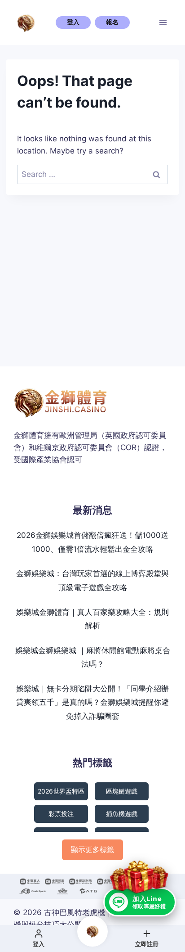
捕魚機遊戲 (121, 813)
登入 (73, 22)
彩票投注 (61, 813)
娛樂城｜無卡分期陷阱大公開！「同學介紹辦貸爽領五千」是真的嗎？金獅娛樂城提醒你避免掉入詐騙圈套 (92, 702)
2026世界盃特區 (61, 791)
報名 (112, 22)
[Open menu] (163, 22)
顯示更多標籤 (92, 849)
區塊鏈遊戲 (121, 791)
